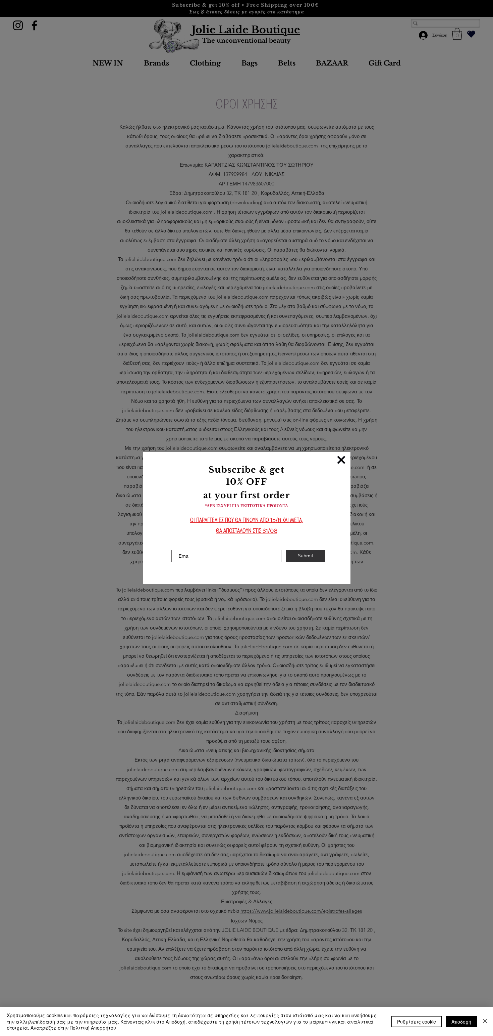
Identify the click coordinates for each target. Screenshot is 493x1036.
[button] (341, 460)
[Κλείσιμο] (485, 1021)
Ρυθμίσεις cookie (416, 1021)
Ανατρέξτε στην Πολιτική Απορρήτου (73, 1027)
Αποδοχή (461, 1021)
